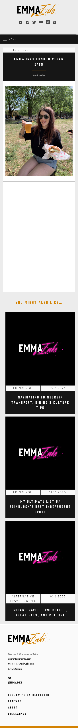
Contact (15, 700)
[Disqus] (39, 234)
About (13, 707)
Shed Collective (26, 663)
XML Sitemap (15, 668)
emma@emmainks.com (19, 658)
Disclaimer (17, 713)
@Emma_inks (15, 682)
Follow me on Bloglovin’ (29, 694)
